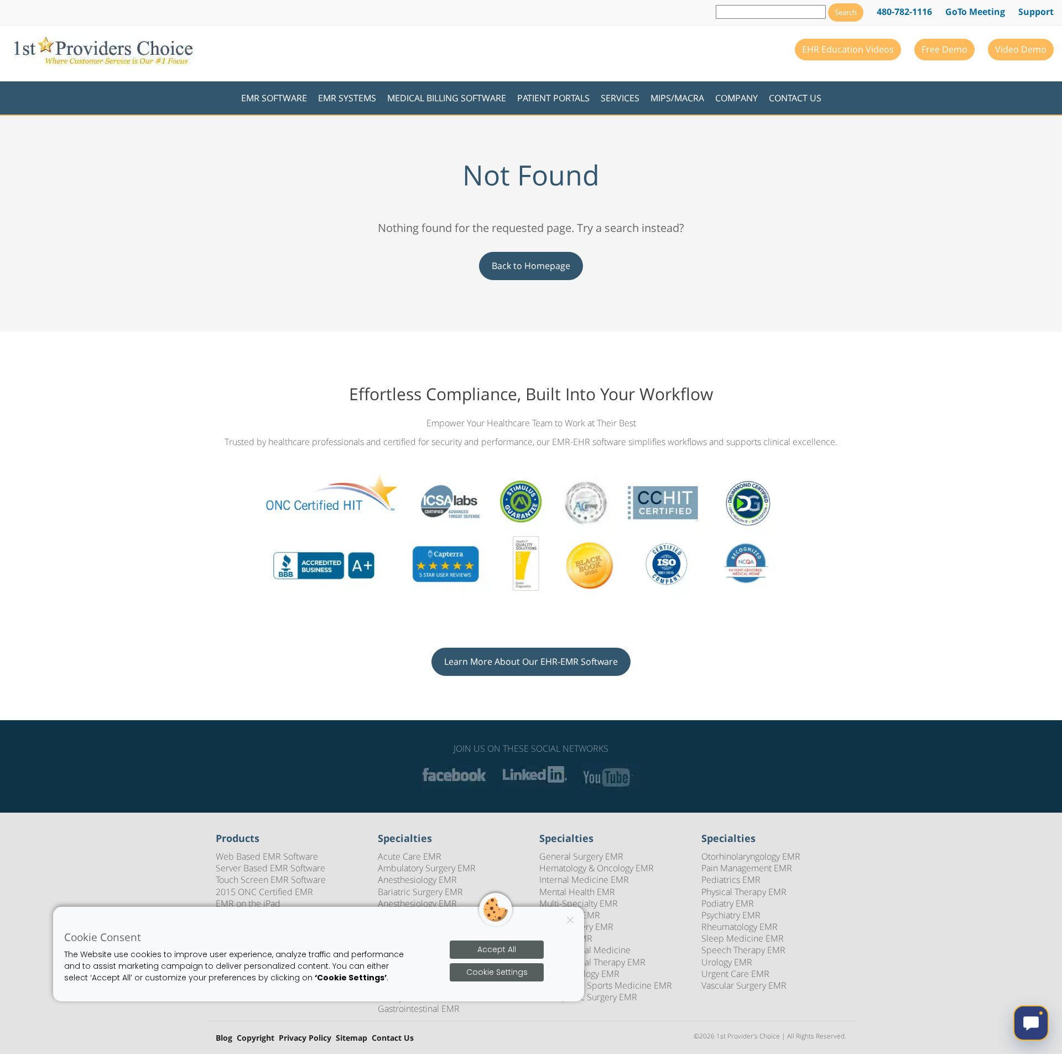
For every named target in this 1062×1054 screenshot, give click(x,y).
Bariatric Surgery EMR (420, 892)
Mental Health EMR (577, 892)
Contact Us (795, 98)
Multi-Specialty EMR (578, 903)
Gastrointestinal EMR (419, 1009)
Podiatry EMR (727, 903)
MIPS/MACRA (677, 98)
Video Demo (1021, 49)
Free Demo (944, 49)
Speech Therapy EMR (743, 950)
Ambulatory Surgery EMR (427, 868)
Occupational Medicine (585, 950)
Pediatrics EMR (731, 880)
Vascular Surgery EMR (744, 985)
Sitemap (351, 1038)
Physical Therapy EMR (744, 892)
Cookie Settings (497, 972)
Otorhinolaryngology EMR (750, 856)
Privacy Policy (305, 1038)
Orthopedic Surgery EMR (588, 997)
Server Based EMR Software (270, 868)
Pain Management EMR (746, 868)
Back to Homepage (531, 266)
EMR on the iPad (248, 903)
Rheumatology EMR (739, 927)
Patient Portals (553, 98)
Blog (224, 1038)
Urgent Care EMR (735, 974)
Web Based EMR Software (267, 856)
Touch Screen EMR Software (271, 880)
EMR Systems (347, 98)
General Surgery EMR (581, 856)
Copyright (255, 1038)
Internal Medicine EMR (584, 880)
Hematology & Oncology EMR (596, 868)
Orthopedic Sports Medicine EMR (605, 985)
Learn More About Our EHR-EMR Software (531, 661)
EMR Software (274, 98)
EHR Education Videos (848, 49)
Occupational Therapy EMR (592, 962)
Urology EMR (726, 962)
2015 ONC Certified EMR (264, 892)
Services (620, 98)
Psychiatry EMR (731, 915)
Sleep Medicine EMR (742, 938)
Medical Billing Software (446, 98)
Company (736, 98)
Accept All (496, 949)
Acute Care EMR (409, 856)
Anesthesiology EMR (417, 880)
